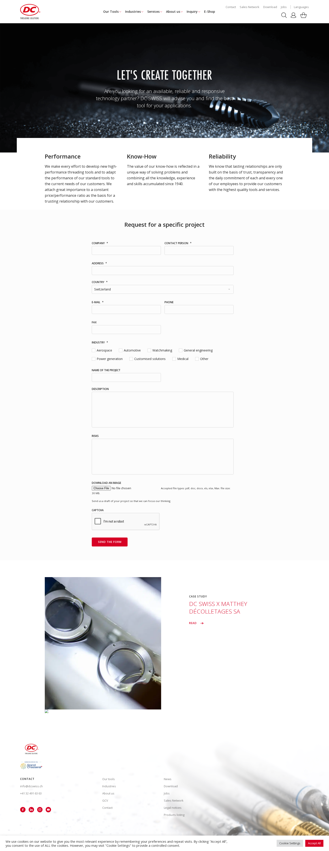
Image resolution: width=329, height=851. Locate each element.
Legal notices (173, 808)
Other (203, 359)
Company (100, 243)
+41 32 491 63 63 (31, 793)
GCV (105, 800)
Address (99, 263)
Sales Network (249, 7)
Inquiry (192, 11)
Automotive (130, 350)
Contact (231, 7)
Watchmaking (160, 350)
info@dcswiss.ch (31, 786)
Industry (100, 342)
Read (193, 623)
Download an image (106, 483)
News (167, 779)
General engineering (195, 350)
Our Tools (111, 11)
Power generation (107, 359)
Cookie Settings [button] (289, 843)
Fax (94, 322)
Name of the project (106, 370)
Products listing (174, 815)
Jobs (284, 7)
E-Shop (209, 11)
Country (100, 282)
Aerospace (103, 350)
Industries (133, 11)
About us (173, 11)
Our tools (108, 779)
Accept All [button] (314, 843)
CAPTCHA (98, 510)
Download (270, 7)
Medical (181, 359)
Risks (95, 436)
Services (153, 11)
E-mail (98, 302)
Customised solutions (147, 359)
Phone (168, 302)
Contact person (178, 243)
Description (100, 389)
